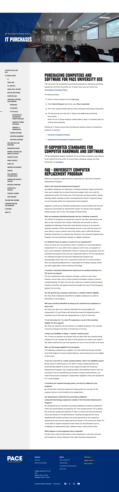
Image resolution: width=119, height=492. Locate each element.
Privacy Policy (56, 483)
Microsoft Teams (12, 157)
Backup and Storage (13, 93)
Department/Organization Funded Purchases (65, 139)
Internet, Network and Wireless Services (14, 153)
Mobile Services (12, 160)
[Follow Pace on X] (69, 483)
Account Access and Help (11, 71)
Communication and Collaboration (11, 204)
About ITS (8, 212)
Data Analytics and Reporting (13, 144)
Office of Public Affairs (41, 463)
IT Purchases (14, 111)
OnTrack (10, 171)
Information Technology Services (19, 34)
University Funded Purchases (18, 123)
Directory (37, 460)
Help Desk (75, 99)
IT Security (8, 209)
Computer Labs (12, 96)
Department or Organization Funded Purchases (18, 117)
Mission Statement (65, 460)
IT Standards (58, 162)
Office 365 (10, 164)
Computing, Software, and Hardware (14, 100)
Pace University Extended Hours (12, 175)
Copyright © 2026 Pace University (43, 483)
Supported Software (16, 139)
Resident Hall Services (11, 189)
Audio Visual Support (14, 89)
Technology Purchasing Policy (56, 90)
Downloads (13, 105)
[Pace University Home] (14, 459)
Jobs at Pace (63, 469)
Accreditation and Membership (68, 466)
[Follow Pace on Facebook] (65, 483)
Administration (64, 463)
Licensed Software (16, 133)
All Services (11, 86)
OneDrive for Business (14, 167)
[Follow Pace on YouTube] (78, 483)
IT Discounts (14, 108)
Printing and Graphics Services (14, 180)
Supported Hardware (16, 136)
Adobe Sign (10, 82)
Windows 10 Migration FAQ (16, 128)
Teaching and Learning (12, 200)
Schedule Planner (13, 193)
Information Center (13, 148)
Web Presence (11, 197)
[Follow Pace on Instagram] (74, 483)
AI (8, 79)
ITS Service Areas (10, 76)
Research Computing (13, 185)
